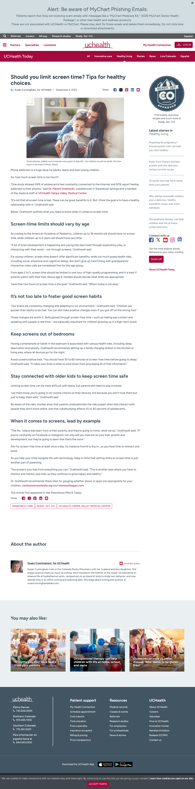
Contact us (155, 739)
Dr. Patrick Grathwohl (61, 188)
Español (188, 36)
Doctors (15, 45)
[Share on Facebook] (115, 89)
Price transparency (80, 739)
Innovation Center (159, 725)
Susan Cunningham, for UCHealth (33, 89)
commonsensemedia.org (37, 485)
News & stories (118, 735)
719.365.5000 (23, 729)
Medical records (118, 707)
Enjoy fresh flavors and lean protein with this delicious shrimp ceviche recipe (164, 165)
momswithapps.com (71, 485)
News (152, 56)
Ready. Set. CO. (84, 36)
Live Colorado (168, 56)
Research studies (61, 36)
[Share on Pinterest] (126, 89)
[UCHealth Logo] (22, 698)
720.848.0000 (24, 710)
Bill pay (43, 36)
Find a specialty (78, 725)
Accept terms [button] (98, 784)
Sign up (156, 259)
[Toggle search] (4, 36)
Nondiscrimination (159, 730)
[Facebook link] (151, 240)
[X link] (158, 240)
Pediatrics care (22, 506)
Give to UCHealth (159, 721)
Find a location (78, 721)
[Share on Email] (138, 89)
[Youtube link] (165, 240)
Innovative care (103, 56)
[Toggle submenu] (4, 45)
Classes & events (119, 711)
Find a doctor (77, 716)
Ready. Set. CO (46, 506)
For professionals (119, 730)
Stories (141, 56)
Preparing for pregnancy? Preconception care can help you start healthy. (165, 146)
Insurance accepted (81, 730)
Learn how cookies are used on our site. (171, 778)
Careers (30, 36)
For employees (118, 725)
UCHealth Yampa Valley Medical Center (62, 193)
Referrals (16, 36)
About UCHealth (158, 707)
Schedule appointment (82, 711)
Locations (50, 45)
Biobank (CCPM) (158, 735)
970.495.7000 (24, 720)
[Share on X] (120, 89)
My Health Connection (157, 45)
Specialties (32, 45)
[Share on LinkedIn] (132, 89)
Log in (187, 44)
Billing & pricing (78, 735)
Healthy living (124, 56)
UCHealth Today (18, 56)
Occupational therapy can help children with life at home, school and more (166, 223)
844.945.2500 (24, 742)
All (88, 56)
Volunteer (154, 716)
